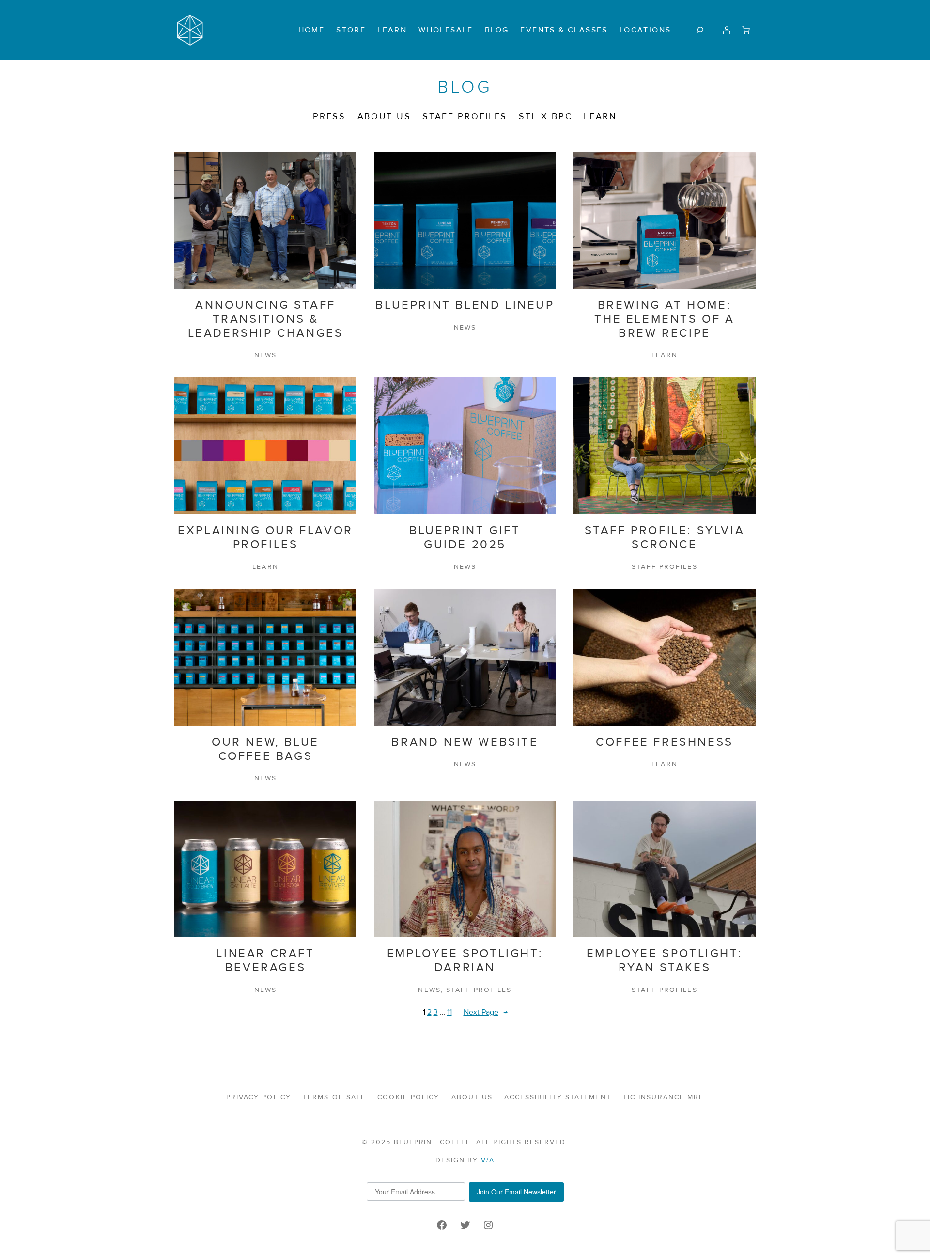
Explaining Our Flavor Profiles (265, 537)
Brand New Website (464, 742)
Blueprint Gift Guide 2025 (464, 537)
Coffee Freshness (664, 742)
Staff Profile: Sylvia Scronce (665, 537)
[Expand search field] (699, 30)
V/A (488, 1160)
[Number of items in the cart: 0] (746, 30)
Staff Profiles (664, 567)
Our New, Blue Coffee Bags (265, 749)
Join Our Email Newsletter (516, 1191)
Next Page (486, 1012)
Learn (664, 355)
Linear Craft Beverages (265, 960)
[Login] (726, 30)
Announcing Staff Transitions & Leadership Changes (265, 319)
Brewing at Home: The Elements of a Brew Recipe (664, 319)
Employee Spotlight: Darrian (465, 960)
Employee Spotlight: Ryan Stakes (665, 960)
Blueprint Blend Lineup (464, 305)
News (265, 355)
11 (449, 1012)
